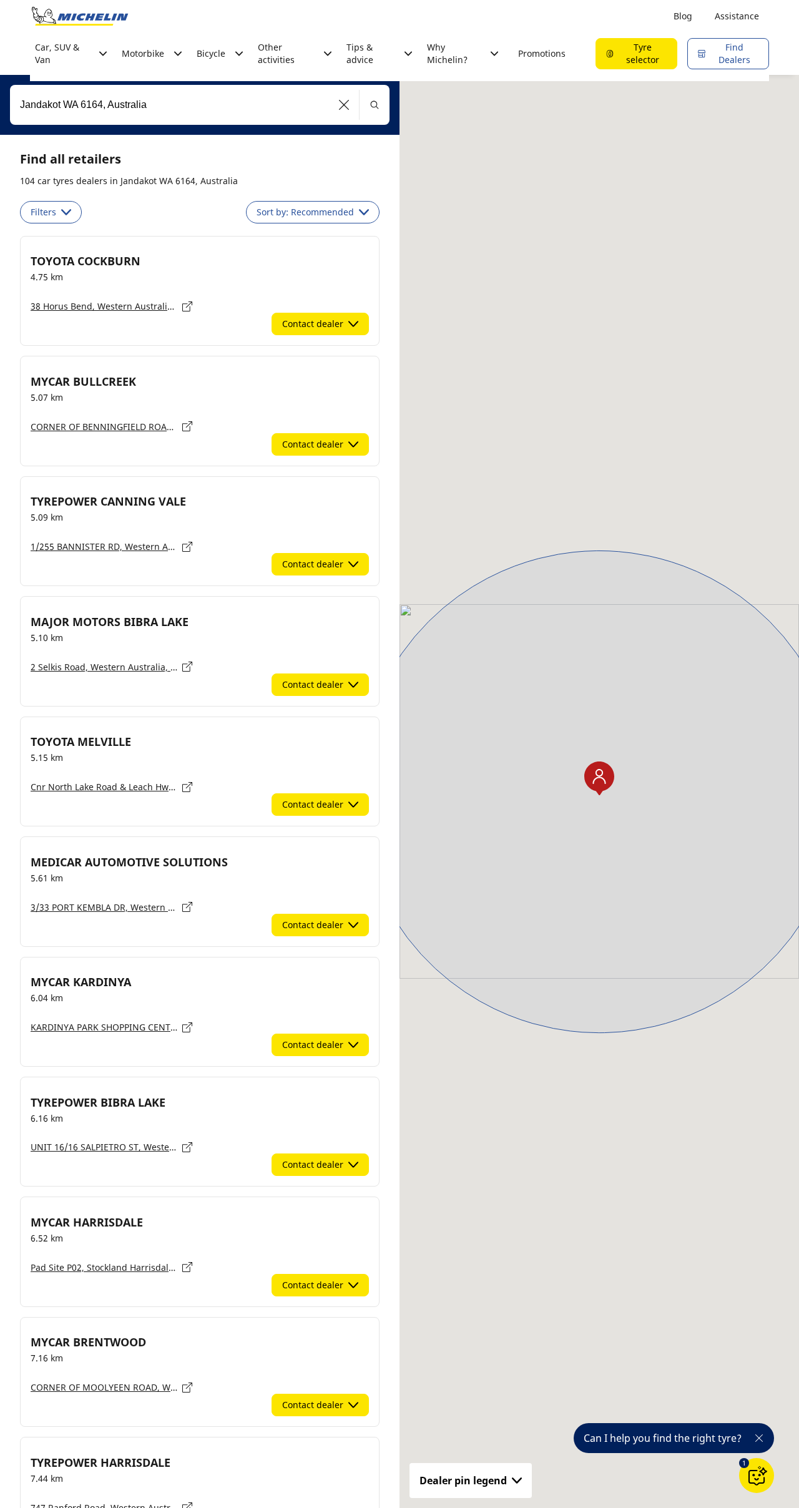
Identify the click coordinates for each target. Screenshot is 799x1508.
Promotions (542, 53)
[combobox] (200, 105)
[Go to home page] (80, 16)
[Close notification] (759, 1438)
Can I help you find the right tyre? (663, 1438)
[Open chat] (756, 1475)
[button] (344, 105)
